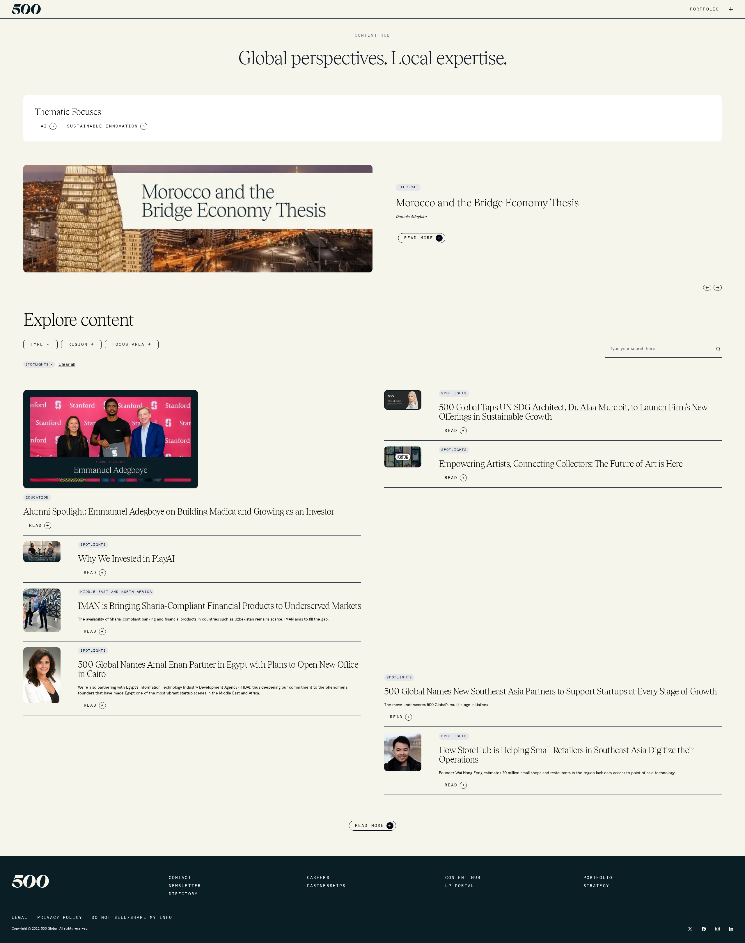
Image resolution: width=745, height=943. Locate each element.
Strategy (596, 886)
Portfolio (598, 878)
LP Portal (459, 886)
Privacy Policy (59, 918)
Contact (180, 878)
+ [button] (730, 9)
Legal (20, 918)
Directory (183, 894)
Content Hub (463, 878)
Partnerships (326, 886)
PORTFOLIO (704, 9)
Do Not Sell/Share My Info (132, 918)
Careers (318, 878)
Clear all (66, 364)
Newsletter (185, 886)
